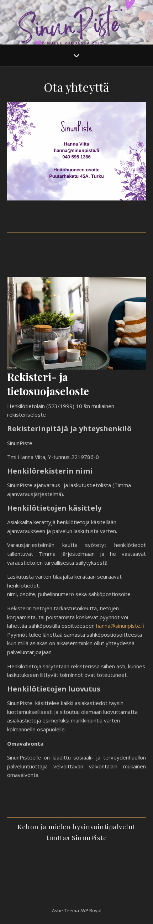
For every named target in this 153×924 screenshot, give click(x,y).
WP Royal (91, 910)
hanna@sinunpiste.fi (120, 625)
